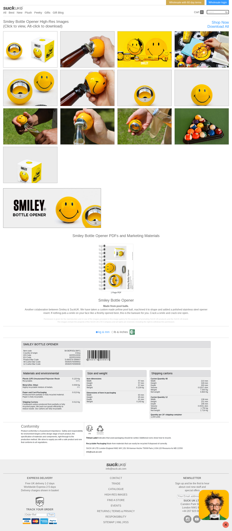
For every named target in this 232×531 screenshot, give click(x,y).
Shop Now (220, 22)
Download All (218, 26)
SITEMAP (108, 522)
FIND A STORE (116, 500)
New (19, 12)
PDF (116, 267)
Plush (28, 12)
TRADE (116, 483)
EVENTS (116, 505)
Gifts (47, 12)
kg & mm (104, 332)
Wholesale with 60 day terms (185, 2)
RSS (126, 522)
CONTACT (116, 478)
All (4, 12)
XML (118, 522)
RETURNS (103, 511)
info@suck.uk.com (94, 452)
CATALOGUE (116, 489)
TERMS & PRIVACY (123, 511)
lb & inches (121, 332)
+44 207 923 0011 (192, 511)
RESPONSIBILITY (115, 516)
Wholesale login (218, 2)
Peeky (38, 12)
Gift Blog (58, 12)
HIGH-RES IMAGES (115, 494)
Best (11, 12)
